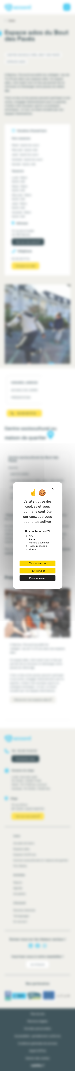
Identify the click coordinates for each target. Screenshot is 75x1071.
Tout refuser (37, 570)
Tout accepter (37, 563)
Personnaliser (37, 578)
